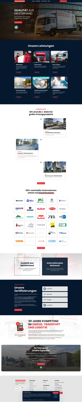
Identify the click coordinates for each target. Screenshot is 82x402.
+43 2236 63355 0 (58, 387)
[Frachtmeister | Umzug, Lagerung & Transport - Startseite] (19, 1)
